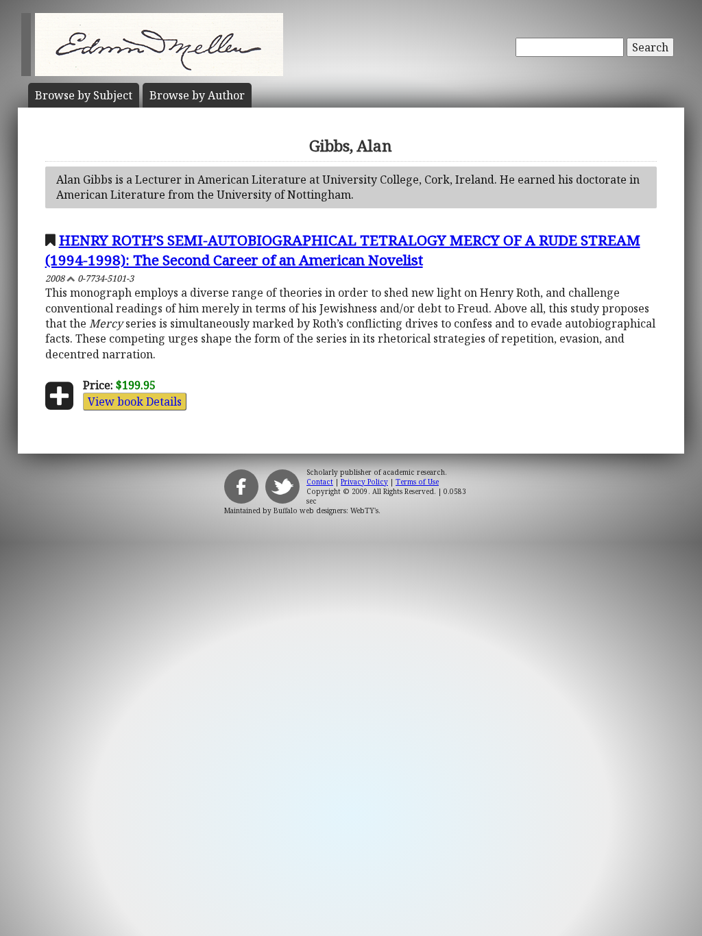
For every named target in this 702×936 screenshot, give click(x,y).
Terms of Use (417, 482)
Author (197, 95)
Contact (319, 482)
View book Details (135, 401)
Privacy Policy (364, 482)
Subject (83, 95)
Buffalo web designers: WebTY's (326, 510)
